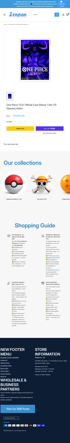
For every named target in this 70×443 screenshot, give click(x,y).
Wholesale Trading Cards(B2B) (9, 357)
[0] (67, 15)
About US (3, 376)
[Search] (57, 15)
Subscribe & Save (62, 5)
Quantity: (9, 121)
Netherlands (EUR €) (10, 418)
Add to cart (20, 128)
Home (5, 24)
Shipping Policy (5, 363)
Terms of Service (5, 374)
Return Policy (4, 368)
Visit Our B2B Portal (17, 408)
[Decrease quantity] (15, 122)
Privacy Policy (4, 371)
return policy (55, 255)
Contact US (3, 360)
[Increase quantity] (25, 122)
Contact (57, 270)
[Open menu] (4, 14)
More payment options (49, 133)
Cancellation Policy (6, 365)
